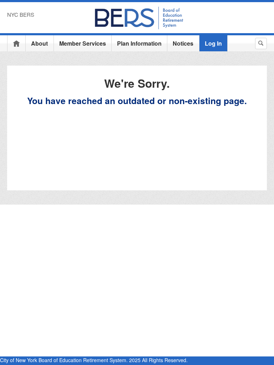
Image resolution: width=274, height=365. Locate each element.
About (39, 43)
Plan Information (139, 43)
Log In (213, 43)
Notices (183, 43)
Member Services (82, 43)
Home (16, 43)
